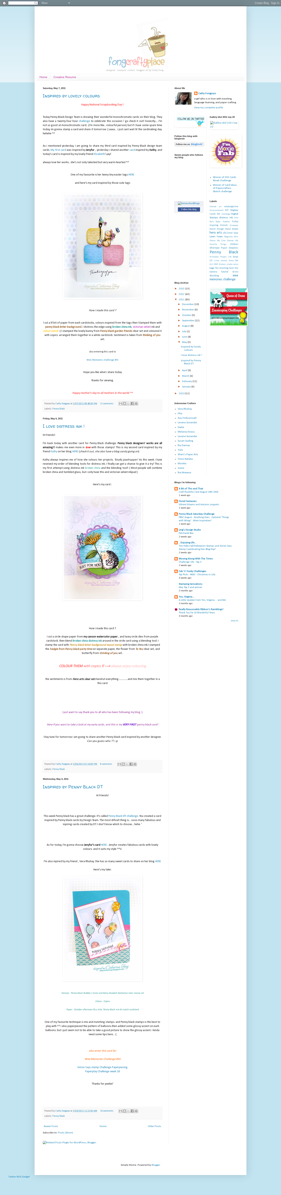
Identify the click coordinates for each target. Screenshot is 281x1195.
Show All (234, 621)
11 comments (106, 403)
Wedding (214, 276)
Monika (182, 463)
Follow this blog (188, 209)
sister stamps (220, 261)
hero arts (216, 232)
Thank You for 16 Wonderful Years (197, 613)
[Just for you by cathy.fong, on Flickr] (102, 599)
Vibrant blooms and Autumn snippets (199, 504)
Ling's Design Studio (190, 530)
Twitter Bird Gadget (19, 1176)
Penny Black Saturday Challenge (197, 514)
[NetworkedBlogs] (189, 203)
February (187, 381)
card (132, 150)
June (185, 337)
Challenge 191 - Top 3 (190, 562)
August (186, 326)
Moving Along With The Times (196, 558)
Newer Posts (51, 1126)
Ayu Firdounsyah (187, 418)
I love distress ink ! (64, 426)
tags (212, 268)
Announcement (217, 210)
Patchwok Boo (186, 533)
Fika (180, 413)
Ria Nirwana (184, 472)
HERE (131, 174)
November (188, 309)
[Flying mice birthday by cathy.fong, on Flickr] (102, 980)
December (188, 304)
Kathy (54, 451)
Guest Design (217, 229)
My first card (58, 150)
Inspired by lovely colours (71, 96)
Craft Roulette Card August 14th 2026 (198, 492)
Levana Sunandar (187, 422)
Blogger (156, 1165)
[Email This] (120, 403)
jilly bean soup (230, 233)
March (186, 376)
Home (43, 77)
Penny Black (58, 409)
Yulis (180, 450)
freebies (226, 222)
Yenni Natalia (185, 459)
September (188, 320)
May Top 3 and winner (190, 587)
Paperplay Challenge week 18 (102, 1071)
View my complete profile (208, 107)
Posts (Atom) (65, 1132)
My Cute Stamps (225, 241)
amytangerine (231, 206)
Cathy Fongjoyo (62, 403)
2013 (182, 288)
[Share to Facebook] (132, 403)
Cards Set (215, 214)
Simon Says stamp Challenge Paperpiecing (102, 1067)
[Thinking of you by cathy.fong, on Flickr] (102, 298)
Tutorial (224, 272)
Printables (214, 257)
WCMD (235, 272)
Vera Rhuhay (185, 409)
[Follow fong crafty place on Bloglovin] (189, 145)
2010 (182, 393)
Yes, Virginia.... (187, 596)
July (184, 331)
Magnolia (228, 237)
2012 (182, 294)
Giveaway (234, 225)
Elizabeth (99, 154)
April (185, 370)
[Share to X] (128, 403)
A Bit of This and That (191, 488)
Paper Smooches (229, 248)
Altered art (216, 207)
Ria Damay (184, 445)
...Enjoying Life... (187, 542)
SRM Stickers (220, 264)
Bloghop (234, 210)
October (187, 315)
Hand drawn (231, 229)
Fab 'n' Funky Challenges (192, 571)
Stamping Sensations (190, 584)
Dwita (181, 427)
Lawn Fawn (216, 236)
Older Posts (154, 1126)
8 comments (106, 764)
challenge (84, 121)
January (186, 386)
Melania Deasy (186, 431)
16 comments (106, 1111)
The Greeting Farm (224, 268)
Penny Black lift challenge (123, 816)
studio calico (232, 264)
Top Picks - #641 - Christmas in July (197, 574)
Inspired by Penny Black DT (73, 787)
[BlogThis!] (124, 403)
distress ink (226, 217)
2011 (182, 299)
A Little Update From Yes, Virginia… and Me (202, 600)
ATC (227, 210)
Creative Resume (64, 77)
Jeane (181, 468)
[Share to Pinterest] (136, 403)
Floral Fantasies (188, 501)
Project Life (225, 257)
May (185, 342)
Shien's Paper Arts (188, 454)
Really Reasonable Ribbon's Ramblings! (201, 609)
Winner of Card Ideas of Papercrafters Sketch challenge (225, 188)
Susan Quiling (185, 441)
